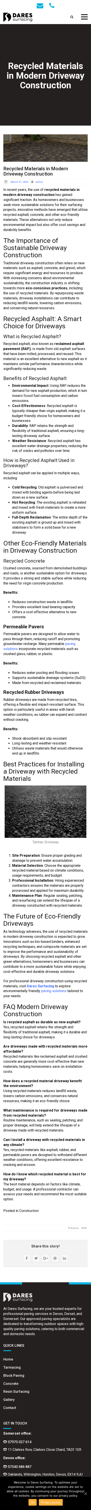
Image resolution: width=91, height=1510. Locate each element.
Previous (73, 1228)
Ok (33, 1502)
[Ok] (85, 1493)
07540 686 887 (19, 1467)
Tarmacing (12, 1367)
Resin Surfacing (16, 1391)
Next (84, 1228)
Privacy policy (51, 1502)
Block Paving (13, 1375)
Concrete (10, 1384)
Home (8, 1359)
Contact (9, 1408)
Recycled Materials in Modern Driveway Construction (35, 171)
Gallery (9, 1400)
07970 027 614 (19, 1442)
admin (39, 182)
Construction (29, 1211)
